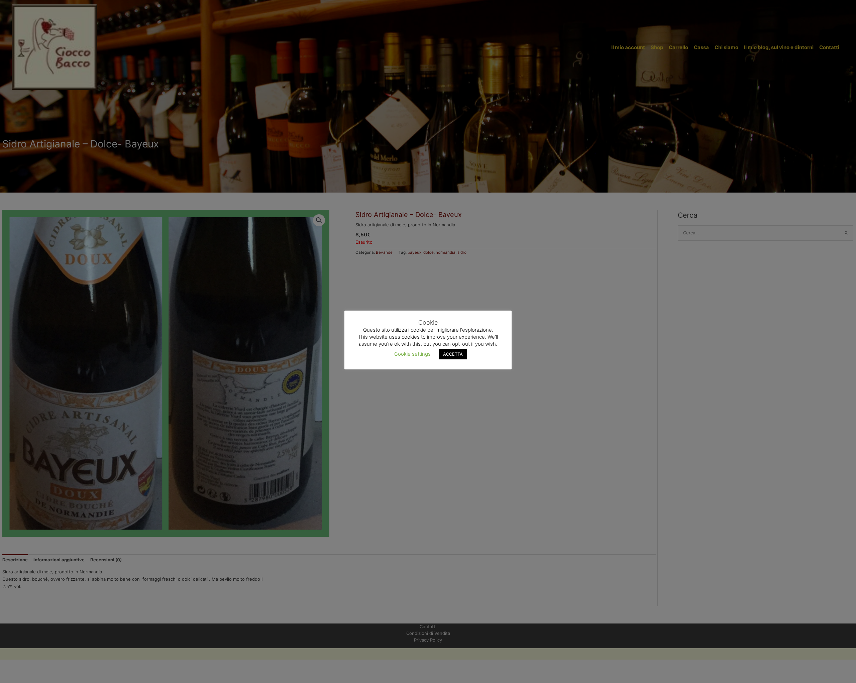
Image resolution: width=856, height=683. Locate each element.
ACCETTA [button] (453, 353)
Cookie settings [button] (412, 353)
